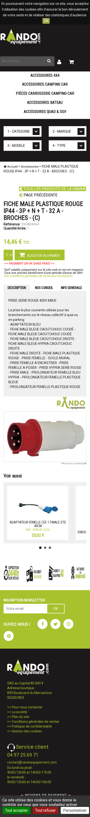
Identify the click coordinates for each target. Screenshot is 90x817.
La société (19, 712)
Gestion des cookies (27, 731)
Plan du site (20, 717)
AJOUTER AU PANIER (43, 256)
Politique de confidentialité (32, 726)
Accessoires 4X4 (45, 75)
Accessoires (29, 166)
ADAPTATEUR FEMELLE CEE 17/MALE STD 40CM (38, 524)
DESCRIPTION (17, 288)
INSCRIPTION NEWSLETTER (24, 600)
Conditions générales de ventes (35, 721)
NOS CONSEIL (44, 288)
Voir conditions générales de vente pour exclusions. (38, 276)
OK (46, 21)
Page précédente (40, 195)
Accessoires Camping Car (45, 84)
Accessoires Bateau (45, 102)
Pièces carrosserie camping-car (45, 93)
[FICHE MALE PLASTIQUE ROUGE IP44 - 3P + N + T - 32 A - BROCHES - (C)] (45, 436)
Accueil (12, 166)
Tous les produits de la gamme (54, 189)
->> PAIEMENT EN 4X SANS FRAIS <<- (29, 263)
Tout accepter (16, 810)
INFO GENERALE (71, 288)
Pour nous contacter (27, 707)
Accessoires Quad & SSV (45, 111)
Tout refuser (45, 810)
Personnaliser (75, 810)
